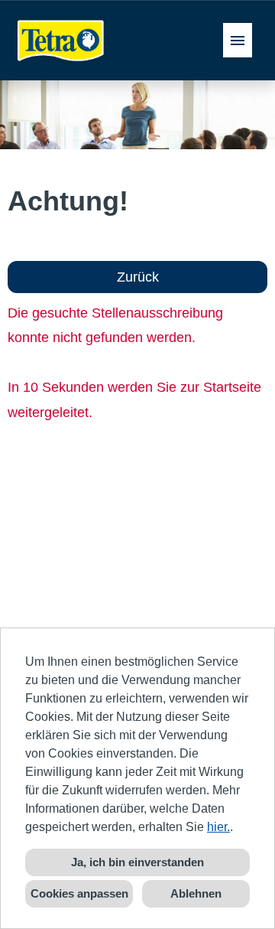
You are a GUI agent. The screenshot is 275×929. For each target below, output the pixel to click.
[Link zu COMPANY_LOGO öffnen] (61, 40)
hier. (218, 826)
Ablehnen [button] (196, 893)
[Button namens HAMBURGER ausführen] (237, 40)
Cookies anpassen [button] (79, 893)
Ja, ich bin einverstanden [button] (137, 862)
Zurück (138, 277)
